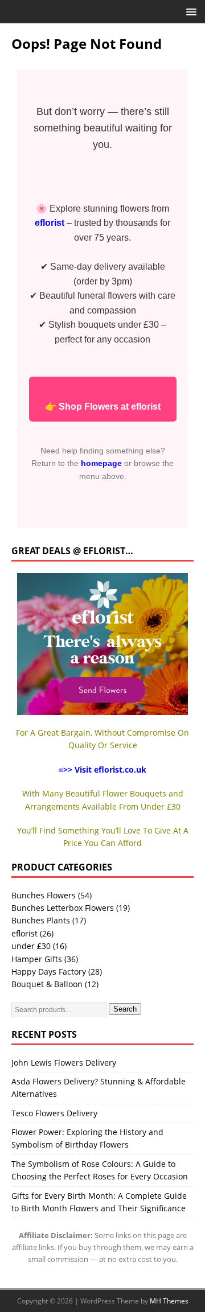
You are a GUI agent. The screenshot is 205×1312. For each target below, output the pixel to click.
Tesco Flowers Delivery (54, 1113)
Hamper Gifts (36, 959)
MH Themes (169, 1301)
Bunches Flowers (43, 895)
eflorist (24, 933)
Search (125, 1009)
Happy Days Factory (48, 971)
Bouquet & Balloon (47, 984)
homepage (101, 463)
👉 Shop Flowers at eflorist (103, 406)
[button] (189, 11)
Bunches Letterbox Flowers (62, 907)
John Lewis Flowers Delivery (63, 1062)
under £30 (31, 945)
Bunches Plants (40, 920)
